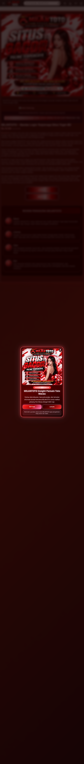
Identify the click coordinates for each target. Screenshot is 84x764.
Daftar (32, 407)
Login (52, 407)
